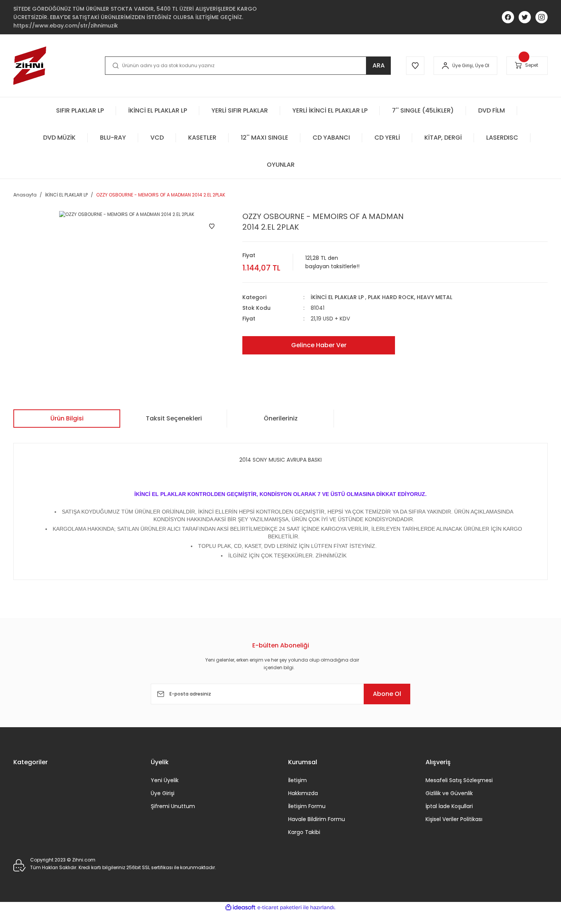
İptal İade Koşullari (449, 806)
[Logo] (29, 66)
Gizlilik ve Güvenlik (449, 793)
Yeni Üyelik (165, 780)
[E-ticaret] (279, 907)
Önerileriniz (281, 418)
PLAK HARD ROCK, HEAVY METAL (410, 297)
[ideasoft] (240, 907)
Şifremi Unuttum (173, 806)
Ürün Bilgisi (67, 418)
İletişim (297, 780)
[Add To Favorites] (211, 226)
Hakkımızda (303, 793)
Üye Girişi (162, 793)
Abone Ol (387, 693)
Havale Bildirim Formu (316, 819)
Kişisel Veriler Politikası (454, 819)
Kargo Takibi (304, 832)
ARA (378, 65)
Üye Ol (482, 65)
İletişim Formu (307, 806)
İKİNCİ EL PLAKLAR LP (337, 297)
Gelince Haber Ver (319, 345)
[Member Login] (445, 65)
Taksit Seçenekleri (174, 418)
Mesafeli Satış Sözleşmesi (459, 780)
